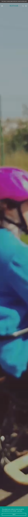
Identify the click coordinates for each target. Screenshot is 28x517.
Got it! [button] (14, 514)
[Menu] (2, 6)
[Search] (23, 6)
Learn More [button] (19, 511)
